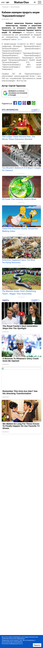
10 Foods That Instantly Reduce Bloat (19, 199)
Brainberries (21, 142)
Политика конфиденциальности (12, 643)
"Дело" (19, 39)
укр (2, 2)
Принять (37, 645)
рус (7, 2)
